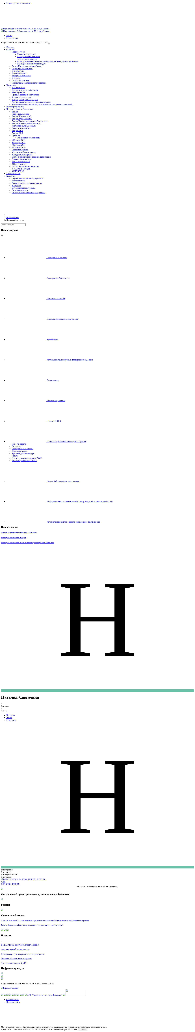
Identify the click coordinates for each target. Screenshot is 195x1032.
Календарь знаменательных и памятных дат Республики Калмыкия (27, 543)
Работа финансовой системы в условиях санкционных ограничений (32, 925)
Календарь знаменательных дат (13, 538)
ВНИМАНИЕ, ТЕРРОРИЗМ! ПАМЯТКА (20, 945)
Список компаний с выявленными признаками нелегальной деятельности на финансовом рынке (45, 920)
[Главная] (26, 215)
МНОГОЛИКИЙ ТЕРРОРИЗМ (15, 949)
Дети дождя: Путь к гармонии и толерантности (22, 954)
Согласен (82, 1030)
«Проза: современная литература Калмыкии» (19, 532)
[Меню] (49, 43)
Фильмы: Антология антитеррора (16, 958)
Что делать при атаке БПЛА (13, 963)
